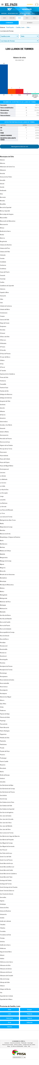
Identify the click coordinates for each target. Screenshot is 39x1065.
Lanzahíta (3, 500)
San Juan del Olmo (5, 829)
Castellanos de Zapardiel (7, 285)
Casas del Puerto (5, 272)
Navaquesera (4, 676)
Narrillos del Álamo (5, 615)
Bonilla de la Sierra (5, 231)
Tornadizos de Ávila (5, 935)
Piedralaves (3, 744)
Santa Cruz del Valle (5, 856)
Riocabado (3, 768)
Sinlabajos (3, 904)
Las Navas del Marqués (6, 510)
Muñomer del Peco (5, 601)
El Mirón (2, 360)
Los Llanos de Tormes (6, 517)
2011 (34, 18)
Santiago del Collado (6, 880)
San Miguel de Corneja (6, 843)
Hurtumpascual (4, 469)
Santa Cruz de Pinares (6, 860)
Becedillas (3, 204)
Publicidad (23, 1043)
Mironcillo (3, 571)
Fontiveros (3, 381)
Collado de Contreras (6, 306)
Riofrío (2, 771)
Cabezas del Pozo (5, 248)
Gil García (2, 415)
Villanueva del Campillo (6, 975)
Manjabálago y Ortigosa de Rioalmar (10, 537)
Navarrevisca (4, 686)
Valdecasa (3, 948)
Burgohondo (3, 241)
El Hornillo (3, 350)
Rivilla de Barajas (5, 775)
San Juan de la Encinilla (6, 819)
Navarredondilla (4, 683)
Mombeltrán (3, 578)
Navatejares (3, 693)
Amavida (2, 173)
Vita (1, 992)
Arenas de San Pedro (6, 177)
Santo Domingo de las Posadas (8, 887)
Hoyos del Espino (5, 462)
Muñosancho (3, 608)
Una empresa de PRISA (19, 1052)
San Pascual (3, 850)
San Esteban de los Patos (7, 802)
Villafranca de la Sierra (6, 962)
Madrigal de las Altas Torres (8, 520)
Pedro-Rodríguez (5, 731)
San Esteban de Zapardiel (7, 809)
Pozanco (2, 754)
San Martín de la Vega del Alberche (10, 836)
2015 (27, 18)
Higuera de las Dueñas (6, 445)
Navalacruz (3, 652)
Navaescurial (3, 646)
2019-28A (12, 18)
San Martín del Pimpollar (7, 839)
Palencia (29, 1014)
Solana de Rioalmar (5, 911)
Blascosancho (4, 224)
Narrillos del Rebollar (6, 618)
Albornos (2, 163)
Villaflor (2, 958)
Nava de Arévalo (4, 635)
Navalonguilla (4, 659)
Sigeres (2, 901)
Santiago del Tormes (6, 884)
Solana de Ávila (4, 907)
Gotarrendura (4, 421)
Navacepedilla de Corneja (7, 632)
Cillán (1, 299)
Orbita (2, 707)
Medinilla (2, 554)
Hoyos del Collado (5, 459)
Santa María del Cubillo (6, 870)
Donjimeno (3, 326)
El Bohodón (3, 343)
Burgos (29, 1009)
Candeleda (3, 262)
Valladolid (29, 1022)
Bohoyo (2, 228)
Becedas (2, 200)
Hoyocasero (3, 452)
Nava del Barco (4, 639)
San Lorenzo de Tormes (6, 833)
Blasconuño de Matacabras (7, 221)
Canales (2, 258)
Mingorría (2, 567)
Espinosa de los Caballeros (7, 374)
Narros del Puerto (5, 625)
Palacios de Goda (5, 717)
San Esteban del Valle (6, 805)
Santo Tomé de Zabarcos (7, 890)
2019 (4, 18)
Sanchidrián (3, 795)
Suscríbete (30, 4)
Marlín (2, 540)
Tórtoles (2, 938)
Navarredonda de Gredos (7, 680)
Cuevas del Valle (4, 319)
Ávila (1, 194)
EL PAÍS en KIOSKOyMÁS (17, 1046)
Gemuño (2, 408)
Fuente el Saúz (4, 387)
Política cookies (18, 1044)
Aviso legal (30, 1043)
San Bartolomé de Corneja (7, 788)
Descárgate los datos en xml (19, 146)
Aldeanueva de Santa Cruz (7, 166)
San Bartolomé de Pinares (7, 792)
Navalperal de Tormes (6, 669)
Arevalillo (2, 180)
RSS (29, 1046)
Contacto (7, 1043)
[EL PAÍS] (11, 4)
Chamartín (3, 296)
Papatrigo (3, 720)
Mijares (2, 564)
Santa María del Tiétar (6, 877)
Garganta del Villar (5, 401)
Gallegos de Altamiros (6, 394)
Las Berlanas (3, 503)
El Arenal (2, 333)
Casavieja (2, 279)
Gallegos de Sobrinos (6, 398)
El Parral (2, 367)
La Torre (2, 513)
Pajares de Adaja (5, 714)
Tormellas (3, 931)
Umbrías (2, 941)
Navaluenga (3, 673)
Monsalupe (3, 581)
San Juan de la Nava (6, 822)
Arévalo (2, 183)
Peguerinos (3, 734)
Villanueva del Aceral (6, 972)
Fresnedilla (3, 384)
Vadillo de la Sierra (5, 945)
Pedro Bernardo (4, 727)
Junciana (2, 472)
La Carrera (3, 483)
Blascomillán (3, 217)
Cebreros (2, 289)
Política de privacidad (7, 1044)
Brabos (2, 234)
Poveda (2, 748)
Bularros (2, 238)
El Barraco (3, 340)
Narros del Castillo (5, 622)
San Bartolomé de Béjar (6, 785)
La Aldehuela (3, 479)
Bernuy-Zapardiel (5, 211)
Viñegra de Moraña (5, 989)
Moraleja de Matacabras (7, 584)
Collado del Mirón (5, 309)
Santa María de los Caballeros (8, 873)
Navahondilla (3, 649)
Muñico (2, 591)
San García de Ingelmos (6, 812)
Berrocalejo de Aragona (6, 214)
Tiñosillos (2, 924)
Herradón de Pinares (6, 438)
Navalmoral (3, 656)
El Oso (2, 364)
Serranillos (3, 897)
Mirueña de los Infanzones (7, 574)
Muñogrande (3, 598)
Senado (29, 22)
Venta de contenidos (15, 1043)
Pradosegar (3, 758)
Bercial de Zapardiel (5, 207)
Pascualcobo (3, 724)
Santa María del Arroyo (6, 863)
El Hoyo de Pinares (5, 353)
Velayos (2, 955)
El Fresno (2, 347)
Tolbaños (2, 928)
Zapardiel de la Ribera (6, 999)
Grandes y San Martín (6, 425)
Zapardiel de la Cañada (6, 996)
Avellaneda (3, 190)
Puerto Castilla (4, 761)
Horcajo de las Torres (6, 449)
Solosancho (3, 914)
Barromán (3, 197)
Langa (2, 496)
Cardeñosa (3, 268)
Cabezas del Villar (5, 251)
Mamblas (2, 530)
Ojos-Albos (3, 703)
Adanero (2, 160)
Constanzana (3, 313)
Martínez (2, 547)
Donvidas (2, 330)
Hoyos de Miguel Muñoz (6, 466)
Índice (25, 1046)
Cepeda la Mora (4, 292)
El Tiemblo (3, 370)
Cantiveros (3, 265)
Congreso (9, 22)
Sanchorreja (3, 799)
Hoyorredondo (4, 455)
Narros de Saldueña (5, 629)
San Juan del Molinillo (6, 826)
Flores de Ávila (4, 377)
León (9, 1014)
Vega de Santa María (6, 952)
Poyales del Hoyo (5, 751)
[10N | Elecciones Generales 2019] (20, 9)
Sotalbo (2, 918)
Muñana (2, 588)
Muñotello (3, 612)
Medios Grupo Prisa (19, 1057)
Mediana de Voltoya (5, 550)
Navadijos (3, 642)
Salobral (2, 778)
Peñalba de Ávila (4, 737)
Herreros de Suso (5, 442)
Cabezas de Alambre (6, 245)
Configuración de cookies (29, 1044)
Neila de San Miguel (5, 697)
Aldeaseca (3, 170)
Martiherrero (3, 544)
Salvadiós (2, 782)
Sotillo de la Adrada (5, 921)
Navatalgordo (4, 690)
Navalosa (2, 663)
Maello (2, 523)
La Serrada (3, 506)
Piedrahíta (3, 741)
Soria (9, 1022)
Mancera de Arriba (5, 533)
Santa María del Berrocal (7, 867)
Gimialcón (3, 418)
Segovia (29, 1018)
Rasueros (2, 765)
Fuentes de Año (4, 391)
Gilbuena (2, 411)
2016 (19, 18)
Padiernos (3, 710)
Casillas (2, 282)
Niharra (2, 700)
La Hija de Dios (4, 489)
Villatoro (2, 986)
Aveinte (2, 187)
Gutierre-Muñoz (4, 432)
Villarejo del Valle (5, 982)
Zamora (9, 1027)
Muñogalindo (3, 595)
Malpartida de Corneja (6, 527)
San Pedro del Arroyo (6, 853)
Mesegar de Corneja (5, 561)
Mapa (33, 13)
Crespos (2, 316)
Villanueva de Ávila (5, 965)
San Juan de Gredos (5, 816)
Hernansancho (4, 435)
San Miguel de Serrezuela (7, 846)
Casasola (2, 275)
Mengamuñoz (4, 557)
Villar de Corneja (4, 979)
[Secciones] (2, 4)
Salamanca (9, 1018)
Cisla (1, 302)
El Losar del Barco (5, 357)
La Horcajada (4, 493)
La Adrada (3, 476)
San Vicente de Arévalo (6, 894)
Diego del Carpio (4, 323)
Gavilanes (2, 404)
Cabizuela (3, 255)
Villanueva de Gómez (6, 969)
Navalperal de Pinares (6, 666)
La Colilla (2, 486)
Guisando (2, 428)
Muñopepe (3, 605)
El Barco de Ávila (4, 336)
